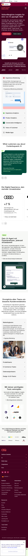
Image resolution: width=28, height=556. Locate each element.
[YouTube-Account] (5, 472)
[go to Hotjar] (15, 1)
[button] (4, 287)
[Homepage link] (3, 450)
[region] (13, 548)
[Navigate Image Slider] (2, 178)
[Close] (24, 542)
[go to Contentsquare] (4, 1)
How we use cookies (12, 547)
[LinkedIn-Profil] (2, 472)
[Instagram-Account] (8, 472)
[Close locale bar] (26, 4)
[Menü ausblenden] (26, 549)
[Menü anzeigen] (26, 8)
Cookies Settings (13, 551)
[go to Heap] (10, 1)
